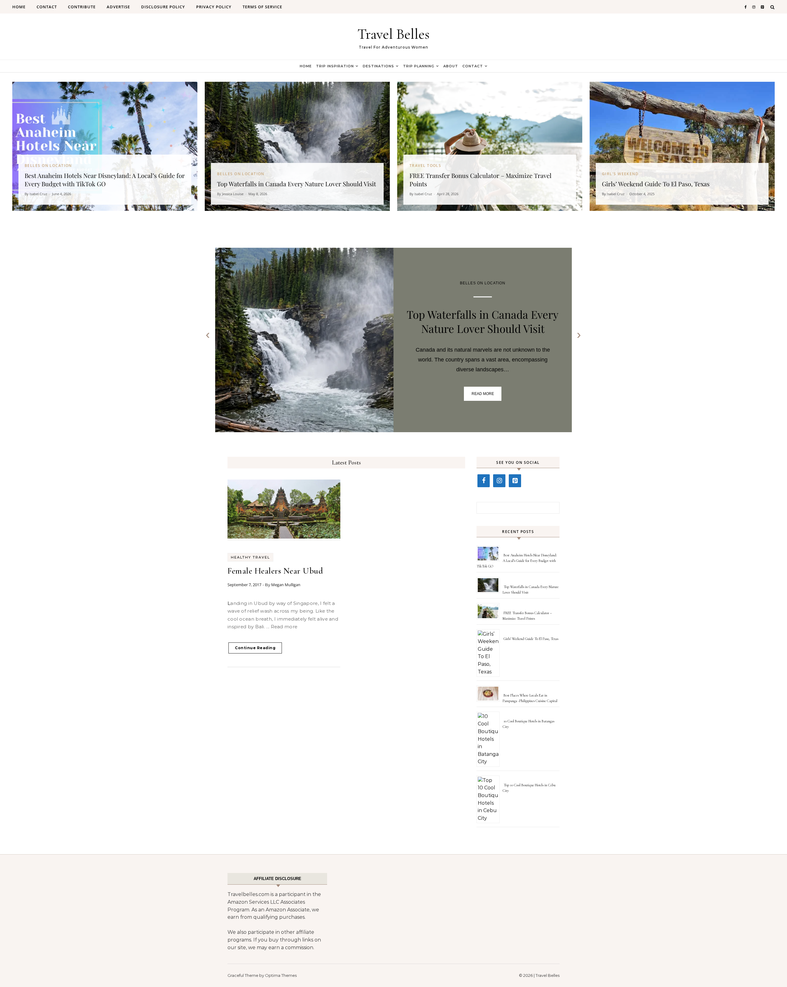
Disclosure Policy (163, 7)
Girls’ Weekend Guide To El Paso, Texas (531, 639)
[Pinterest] (515, 480)
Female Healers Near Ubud (275, 571)
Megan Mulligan (285, 584)
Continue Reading (255, 647)
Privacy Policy (213, 7)
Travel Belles (393, 34)
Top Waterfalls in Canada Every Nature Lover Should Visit (483, 321)
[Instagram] (499, 480)
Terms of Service (262, 7)
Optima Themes (281, 975)
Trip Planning (418, 66)
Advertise (118, 7)
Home (19, 7)
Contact (47, 7)
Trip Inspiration (335, 66)
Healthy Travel (250, 557)
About (450, 66)
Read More (483, 394)
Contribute (82, 7)
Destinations (378, 66)
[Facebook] (483, 480)
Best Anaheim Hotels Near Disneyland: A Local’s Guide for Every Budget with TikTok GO (517, 560)
